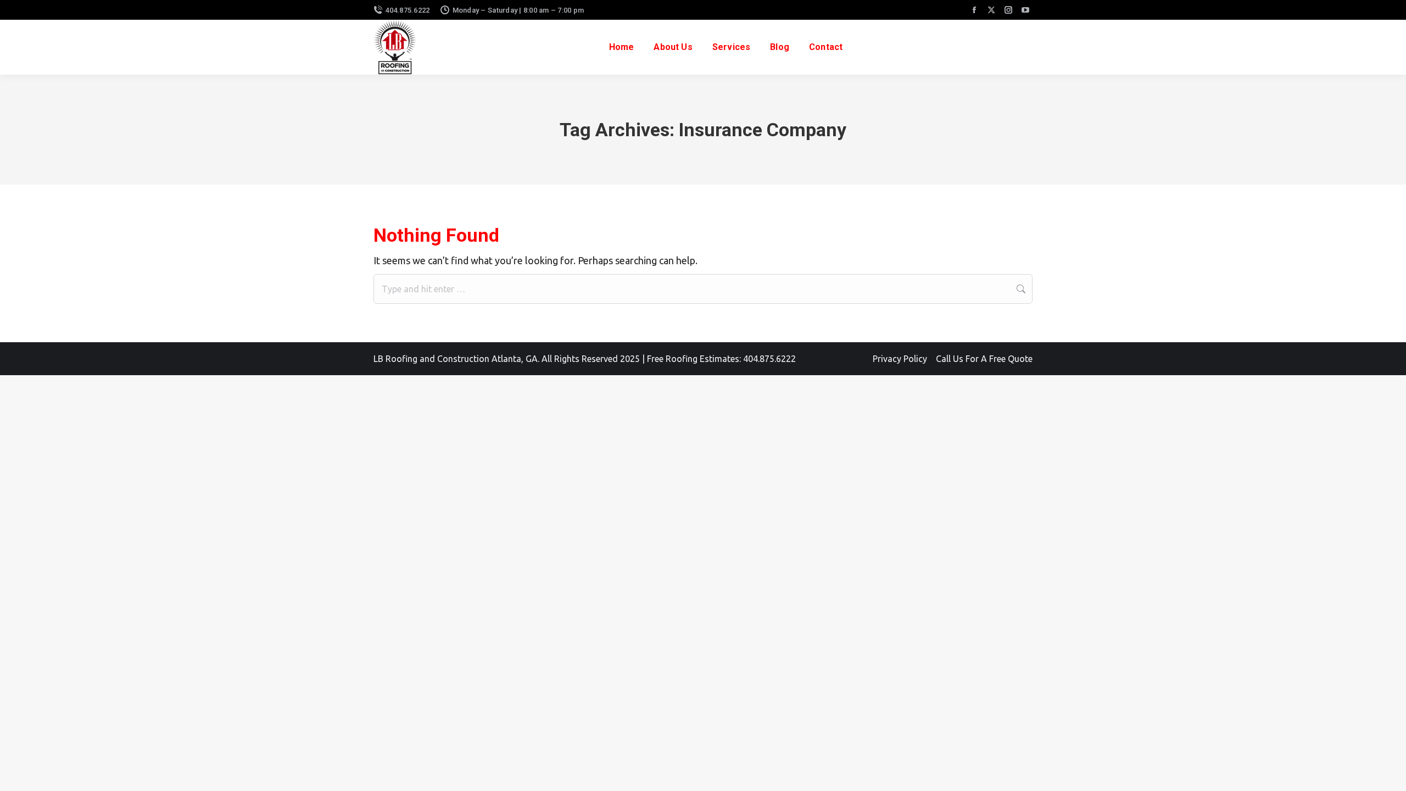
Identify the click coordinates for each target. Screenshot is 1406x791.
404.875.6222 (407, 10)
